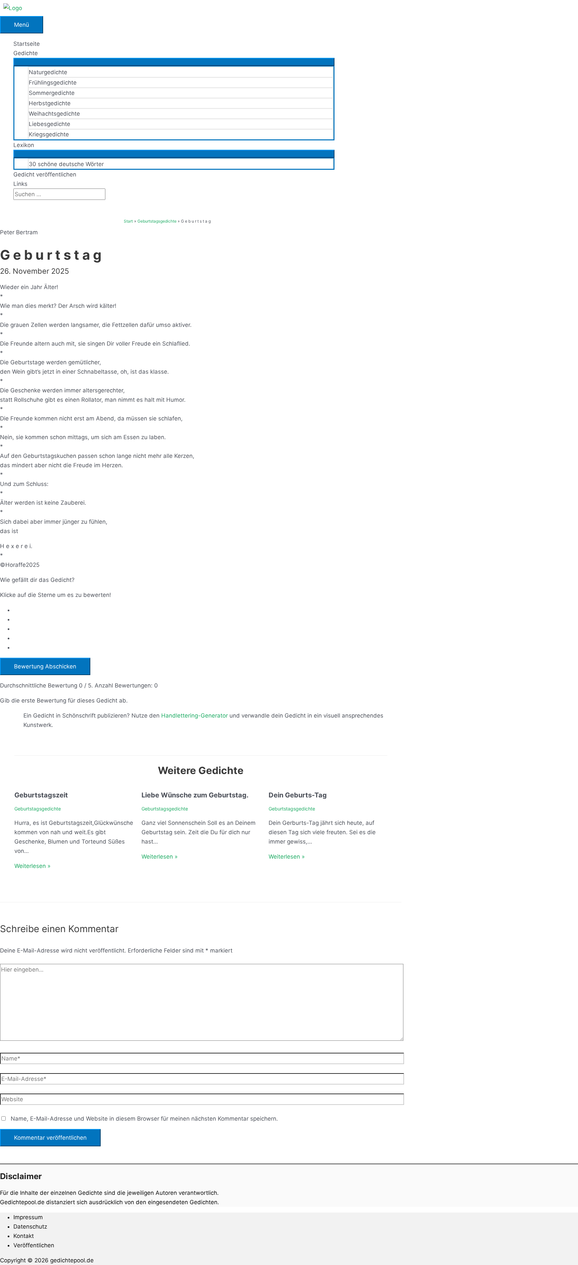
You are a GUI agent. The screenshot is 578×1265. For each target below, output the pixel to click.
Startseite (26, 43)
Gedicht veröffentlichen (44, 174)
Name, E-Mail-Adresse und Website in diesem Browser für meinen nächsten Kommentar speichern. (144, 1118)
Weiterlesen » (32, 866)
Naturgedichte (48, 72)
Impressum (28, 1217)
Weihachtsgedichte (54, 113)
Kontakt (23, 1236)
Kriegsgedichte (49, 134)
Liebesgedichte (49, 124)
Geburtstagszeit (41, 795)
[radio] (207, 610)
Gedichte (25, 53)
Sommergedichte (52, 93)
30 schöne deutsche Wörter (66, 164)
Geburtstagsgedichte (37, 808)
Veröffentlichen (33, 1245)
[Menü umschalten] (173, 62)
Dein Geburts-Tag (298, 795)
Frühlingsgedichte (53, 82)
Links (20, 183)
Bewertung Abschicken (45, 666)
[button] (15, 204)
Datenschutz (30, 1226)
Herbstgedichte (50, 103)
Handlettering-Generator (194, 715)
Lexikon (23, 145)
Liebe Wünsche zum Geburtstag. (195, 795)
